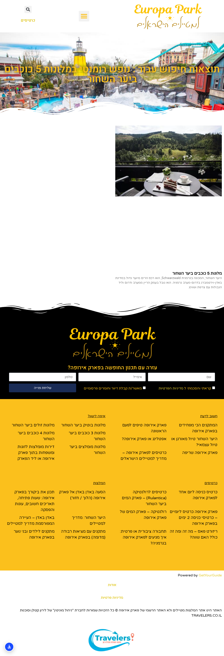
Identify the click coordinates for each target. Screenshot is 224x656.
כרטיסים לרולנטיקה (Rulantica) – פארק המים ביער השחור (144, 498)
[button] (84, 16)
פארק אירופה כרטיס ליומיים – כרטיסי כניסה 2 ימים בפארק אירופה (193, 517)
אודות (112, 585)
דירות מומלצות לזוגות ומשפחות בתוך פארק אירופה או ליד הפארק (36, 452)
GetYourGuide (210, 575)
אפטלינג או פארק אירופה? (144, 438)
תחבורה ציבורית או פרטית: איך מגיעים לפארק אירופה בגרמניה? (143, 537)
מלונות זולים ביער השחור (33, 425)
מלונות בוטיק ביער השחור (83, 425)
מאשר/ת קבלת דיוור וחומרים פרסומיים (113, 388)
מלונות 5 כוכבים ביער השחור (197, 273)
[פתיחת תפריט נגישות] (9, 647)
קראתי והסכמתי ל (185, 388)
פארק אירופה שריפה (199, 452)
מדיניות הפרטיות (171, 388)
